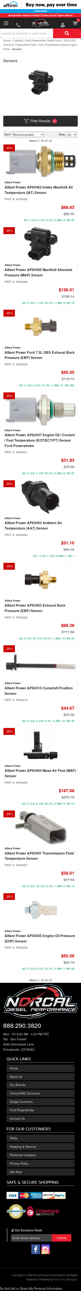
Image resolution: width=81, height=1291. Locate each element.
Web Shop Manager (65, 1279)
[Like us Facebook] (35, 1249)
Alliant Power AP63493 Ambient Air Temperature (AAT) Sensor (33, 525)
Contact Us (17, 1118)
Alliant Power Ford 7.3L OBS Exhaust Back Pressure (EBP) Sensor (40, 355)
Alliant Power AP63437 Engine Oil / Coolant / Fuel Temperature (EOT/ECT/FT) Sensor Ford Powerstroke (40, 440)
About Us (16, 1076)
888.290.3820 (22, 1025)
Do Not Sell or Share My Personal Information (31, 1288)
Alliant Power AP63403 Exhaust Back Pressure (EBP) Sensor (35, 608)
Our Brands (17, 1085)
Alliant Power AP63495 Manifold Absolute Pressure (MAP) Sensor (38, 272)
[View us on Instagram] (45, 1249)
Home (14, 1068)
